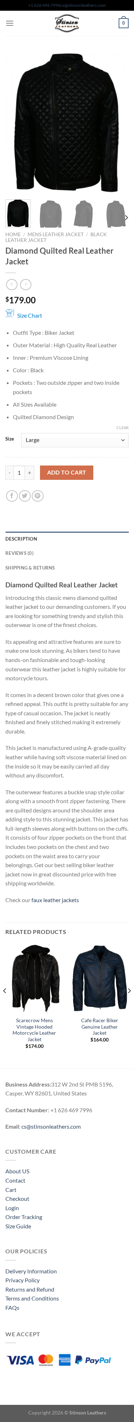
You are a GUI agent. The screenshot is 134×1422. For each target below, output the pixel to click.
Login (12, 1207)
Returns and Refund (29, 1289)
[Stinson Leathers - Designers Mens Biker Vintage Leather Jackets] (67, 23)
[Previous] (16, 122)
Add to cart (66, 472)
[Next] (117, 122)
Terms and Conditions (32, 1298)
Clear (122, 427)
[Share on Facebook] (12, 496)
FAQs (12, 1307)
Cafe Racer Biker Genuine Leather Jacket (99, 1027)
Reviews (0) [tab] (19, 553)
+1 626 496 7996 (44, 5)
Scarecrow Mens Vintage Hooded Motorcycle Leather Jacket (34, 1030)
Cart (10, 1189)
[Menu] (9, 23)
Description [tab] (21, 539)
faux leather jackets (55, 899)
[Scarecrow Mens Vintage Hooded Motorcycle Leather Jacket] (34, 978)
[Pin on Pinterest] (38, 496)
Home (13, 234)
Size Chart (29, 315)
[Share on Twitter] (25, 496)
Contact (15, 1180)
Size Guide (18, 1226)
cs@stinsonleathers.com (83, 5)
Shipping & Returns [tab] (30, 568)
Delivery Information (31, 1271)
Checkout (17, 1198)
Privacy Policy (22, 1280)
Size (9, 439)
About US (17, 1171)
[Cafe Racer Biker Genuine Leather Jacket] (99, 978)
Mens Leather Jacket (56, 234)
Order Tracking (23, 1216)
